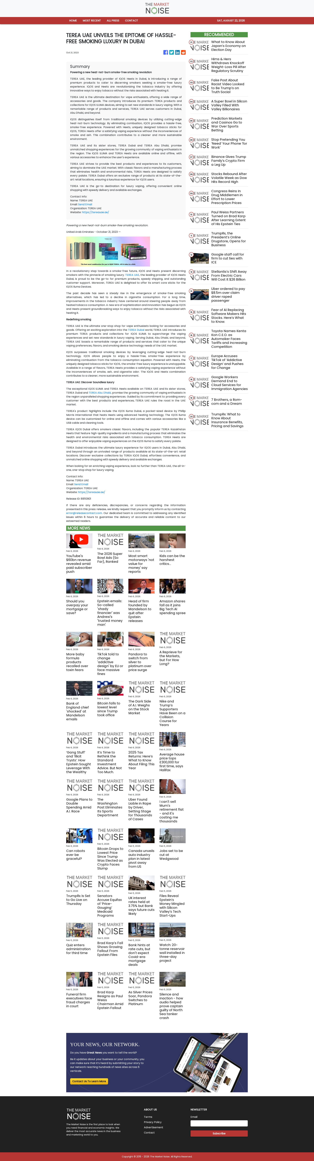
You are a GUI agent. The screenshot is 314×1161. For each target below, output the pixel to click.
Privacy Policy (153, 1122)
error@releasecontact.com (84, 513)
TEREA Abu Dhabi (100, 393)
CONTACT (131, 20)
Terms (148, 1117)
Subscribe (219, 1133)
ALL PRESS (113, 20)
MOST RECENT (92, 20)
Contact (149, 1132)
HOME (73, 20)
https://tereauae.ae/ (95, 212)
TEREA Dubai (136, 330)
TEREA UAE (132, 275)
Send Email (85, 204)
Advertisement (153, 1127)
